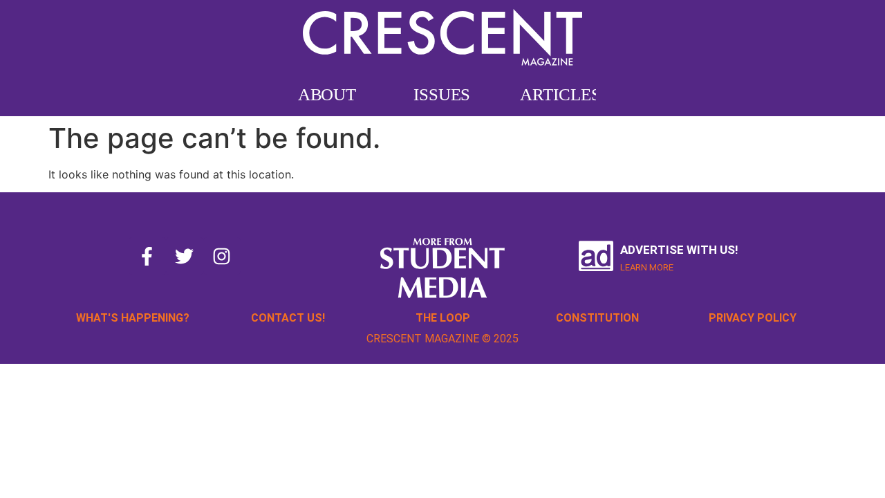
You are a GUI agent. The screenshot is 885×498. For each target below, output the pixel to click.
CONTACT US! (288, 317)
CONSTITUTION (597, 317)
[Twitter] (184, 256)
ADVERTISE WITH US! (679, 250)
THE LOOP (443, 317)
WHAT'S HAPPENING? (132, 317)
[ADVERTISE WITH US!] (596, 256)
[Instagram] (222, 256)
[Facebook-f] (147, 256)
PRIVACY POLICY (752, 317)
